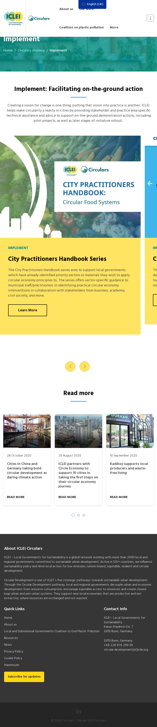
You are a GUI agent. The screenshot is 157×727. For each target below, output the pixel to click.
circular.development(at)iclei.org (126, 649)
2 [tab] (78, 515)
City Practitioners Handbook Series (57, 259)
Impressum (11, 665)
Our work (86, 9)
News (8, 645)
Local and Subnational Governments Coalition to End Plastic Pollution (52, 631)
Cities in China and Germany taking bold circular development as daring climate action (27, 470)
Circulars (68, 720)
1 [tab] (73, 515)
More (114, 27)
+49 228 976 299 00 (118, 645)
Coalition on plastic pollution (81, 27)
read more (16, 497)
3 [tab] (83, 515)
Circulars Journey (31, 51)
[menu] (92, 4)
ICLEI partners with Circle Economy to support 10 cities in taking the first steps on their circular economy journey (78, 475)
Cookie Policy (13, 658)
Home (8, 51)
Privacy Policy (13, 651)
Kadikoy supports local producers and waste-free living (129, 468)
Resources (11, 638)
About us (66, 9)
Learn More (27, 310)
